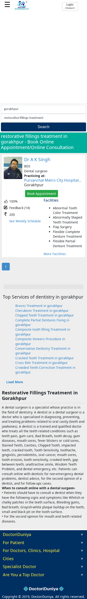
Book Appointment (41, 193)
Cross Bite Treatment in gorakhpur (41, 362)
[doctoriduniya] (22, 8)
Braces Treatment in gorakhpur (39, 305)
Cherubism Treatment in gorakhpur (42, 310)
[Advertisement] (43, 57)
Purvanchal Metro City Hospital (51, 180)
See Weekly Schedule (25, 221)
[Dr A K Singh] (13, 178)
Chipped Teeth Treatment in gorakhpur (44, 315)
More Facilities (55, 254)
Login (70, 6)
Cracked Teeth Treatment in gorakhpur (44, 358)
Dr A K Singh (37, 159)
